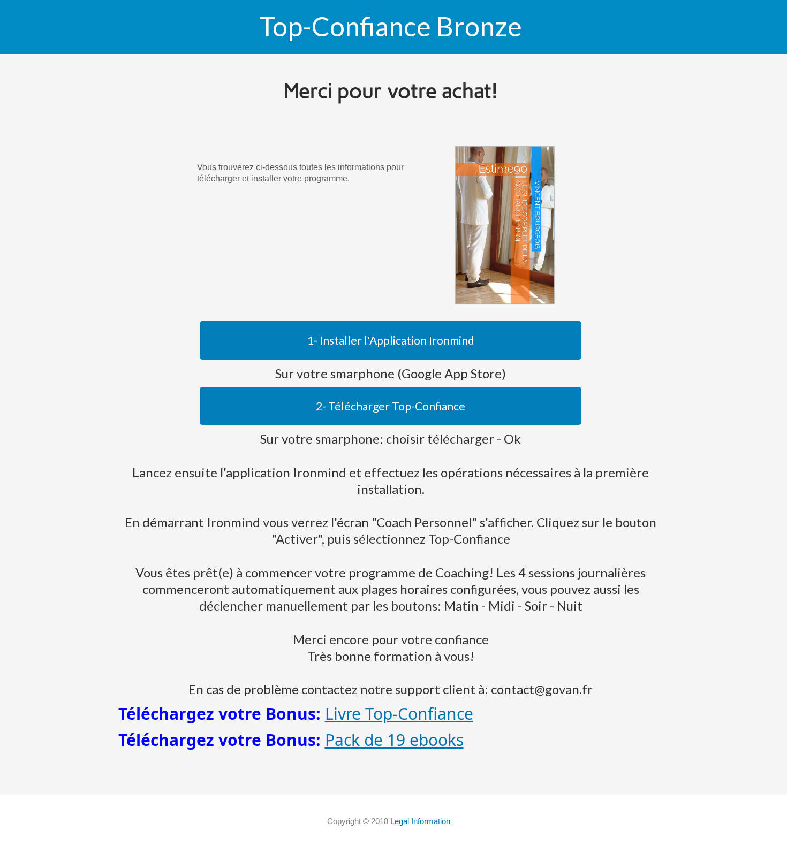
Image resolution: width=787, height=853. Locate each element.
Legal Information (421, 821)
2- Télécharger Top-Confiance (390, 406)
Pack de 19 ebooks (394, 740)
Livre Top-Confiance (399, 714)
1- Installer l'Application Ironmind (390, 340)
